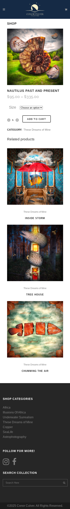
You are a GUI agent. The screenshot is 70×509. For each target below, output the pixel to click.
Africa (6, 407)
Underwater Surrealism (18, 417)
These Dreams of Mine (37, 129)
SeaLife (8, 432)
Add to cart (36, 119)
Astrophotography (14, 436)
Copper (8, 427)
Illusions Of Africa (14, 412)
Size (12, 107)
